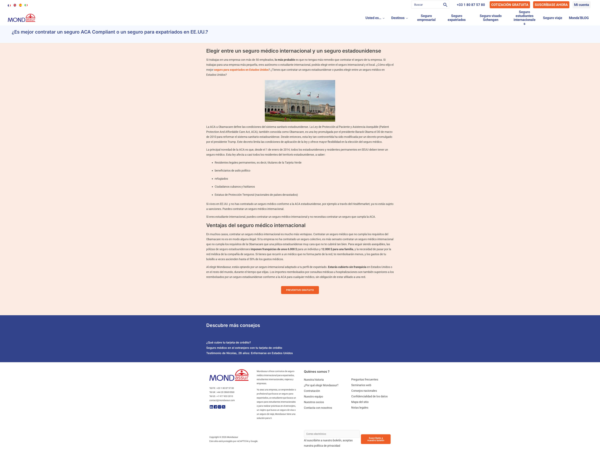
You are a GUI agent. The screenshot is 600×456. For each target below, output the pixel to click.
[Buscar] (445, 4)
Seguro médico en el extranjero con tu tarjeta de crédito (244, 347)
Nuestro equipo (313, 396)
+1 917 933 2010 (225, 396)
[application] (383, 18)
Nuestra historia (314, 379)
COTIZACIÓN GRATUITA (509, 5)
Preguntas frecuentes (364, 379)
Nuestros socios (314, 402)
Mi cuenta (581, 5)
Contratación (312, 390)
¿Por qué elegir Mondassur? (321, 385)
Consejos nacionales (364, 390)
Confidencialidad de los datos (369, 396)
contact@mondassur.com (222, 400)
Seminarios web (361, 385)
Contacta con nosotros (318, 407)
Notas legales (359, 407)
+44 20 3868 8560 (225, 392)
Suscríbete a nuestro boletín (375, 439)
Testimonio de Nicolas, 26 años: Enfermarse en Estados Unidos (249, 353)
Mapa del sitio (360, 402)
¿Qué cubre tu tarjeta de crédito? (228, 342)
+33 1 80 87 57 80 (471, 5)
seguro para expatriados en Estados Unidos (241, 69)
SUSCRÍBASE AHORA (551, 5)
